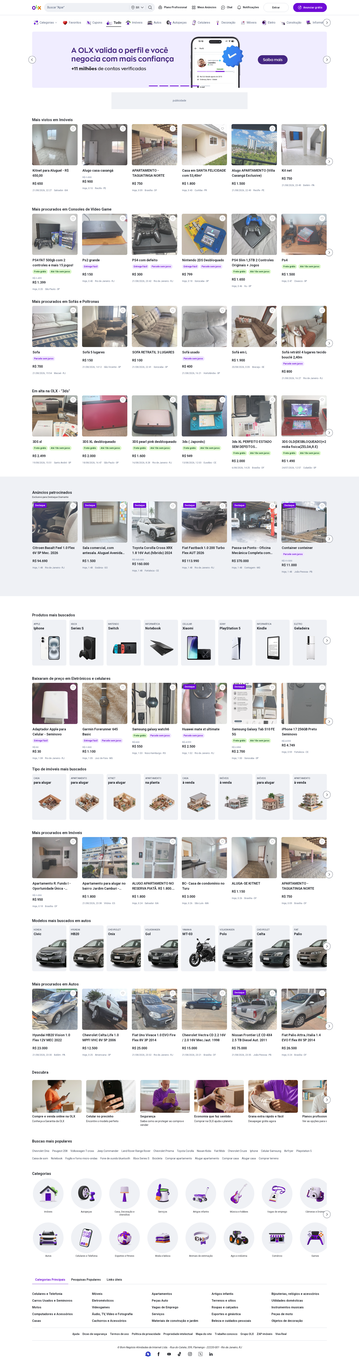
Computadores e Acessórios (52, 1314)
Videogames (101, 1307)
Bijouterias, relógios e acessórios (295, 1294)
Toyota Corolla (185, 1150)
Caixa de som (40, 1158)
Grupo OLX (247, 1333)
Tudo (117, 23)
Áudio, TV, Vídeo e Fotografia (112, 1314)
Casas (36, 1321)
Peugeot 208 (59, 1150)
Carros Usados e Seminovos (52, 1300)
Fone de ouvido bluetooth (115, 1158)
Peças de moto (282, 1314)
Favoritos (75, 22)
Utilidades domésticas (287, 1300)
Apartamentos (162, 1294)
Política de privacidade (146, 1333)
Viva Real (281, 1333)
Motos (36, 1307)
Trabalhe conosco (226, 1333)
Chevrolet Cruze (237, 1150)
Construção (294, 22)
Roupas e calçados (225, 1307)
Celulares (204, 22)
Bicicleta (157, 1158)
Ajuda (75, 1333)
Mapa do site (204, 1333)
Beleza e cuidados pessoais (231, 1321)
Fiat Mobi (219, 1150)
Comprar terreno (269, 1158)
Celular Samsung (271, 1150)
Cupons (97, 22)
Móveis (252, 22)
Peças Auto (160, 1300)
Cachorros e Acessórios (109, 1321)
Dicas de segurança (94, 1333)
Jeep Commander (108, 1150)
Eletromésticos (103, 1300)
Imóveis (137, 22)
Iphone (254, 1150)
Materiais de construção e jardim (175, 1321)
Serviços (158, 1314)
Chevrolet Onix (40, 1150)
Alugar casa (249, 1158)
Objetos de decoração (287, 1321)
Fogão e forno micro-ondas (81, 1158)
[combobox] (99, 7)
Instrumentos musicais (287, 1307)
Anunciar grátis (312, 7)
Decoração (228, 22)
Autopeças (180, 22)
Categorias (47, 22)
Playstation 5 (304, 1150)
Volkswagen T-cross (82, 1150)
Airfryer (288, 1150)
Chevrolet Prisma (164, 1150)
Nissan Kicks (204, 1150)
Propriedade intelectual (178, 1333)
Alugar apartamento (207, 1158)
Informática (320, 22)
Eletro (271, 22)
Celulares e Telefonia (47, 1294)
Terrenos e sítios (224, 1300)
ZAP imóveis (264, 1333)
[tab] (50, 1280)
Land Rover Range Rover (136, 1150)
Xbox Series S (141, 1158)
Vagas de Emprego (165, 1307)
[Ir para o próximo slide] (329, 161)
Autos (157, 22)
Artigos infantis (222, 1294)
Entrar (276, 7)
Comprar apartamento (178, 1158)
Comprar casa (230, 1158)
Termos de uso (119, 1333)
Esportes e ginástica (226, 1314)
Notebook (56, 1158)
